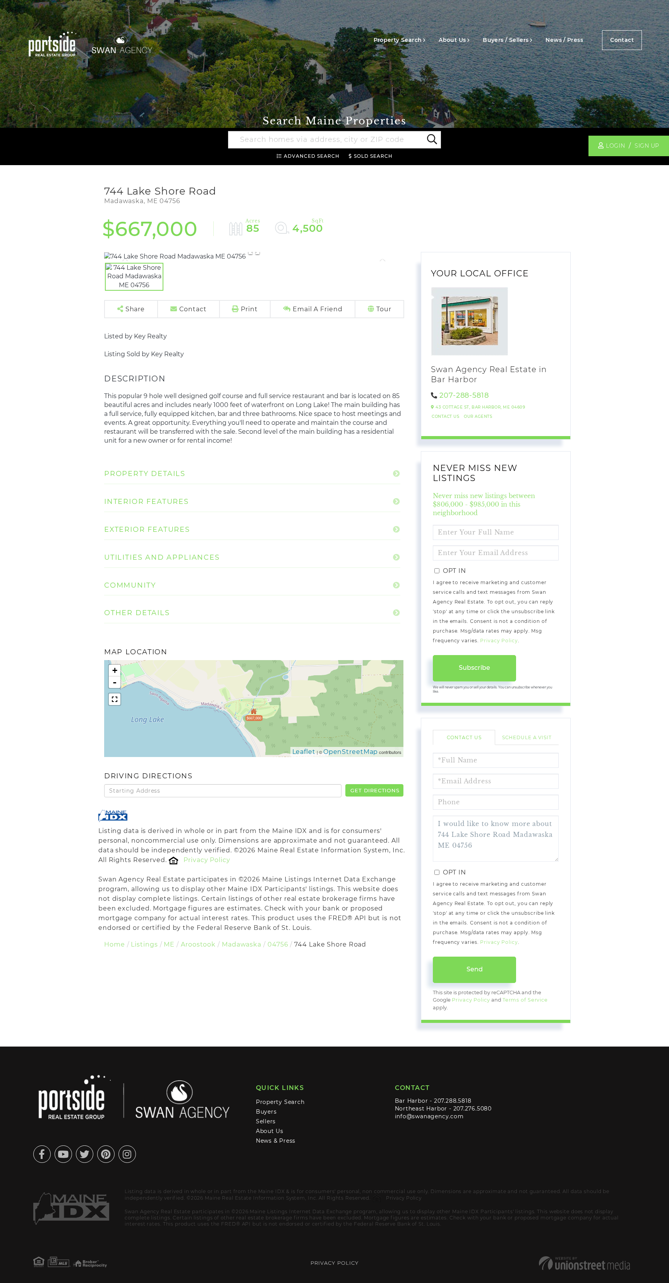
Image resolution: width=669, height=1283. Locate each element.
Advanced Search (312, 156)
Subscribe (474, 667)
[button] (431, 140)
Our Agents (478, 416)
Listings (144, 944)
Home (114, 944)
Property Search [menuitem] (398, 39)
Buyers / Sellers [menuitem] (505, 39)
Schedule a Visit (527, 737)
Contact (622, 39)
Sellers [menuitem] (266, 1121)
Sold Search (373, 156)
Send (475, 969)
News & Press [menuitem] (275, 1140)
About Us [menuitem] (452, 39)
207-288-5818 (464, 395)
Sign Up (647, 145)
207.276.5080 (472, 1108)
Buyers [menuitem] (266, 1111)
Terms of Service (525, 1000)
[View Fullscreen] (114, 699)
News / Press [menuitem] (564, 39)
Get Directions (374, 790)
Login (615, 145)
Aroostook (198, 944)
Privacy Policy (207, 860)
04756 (278, 944)
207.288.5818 (452, 1100)
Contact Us (445, 416)
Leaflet (304, 751)
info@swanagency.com (429, 1116)
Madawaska (241, 944)
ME (169, 944)
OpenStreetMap (350, 751)
